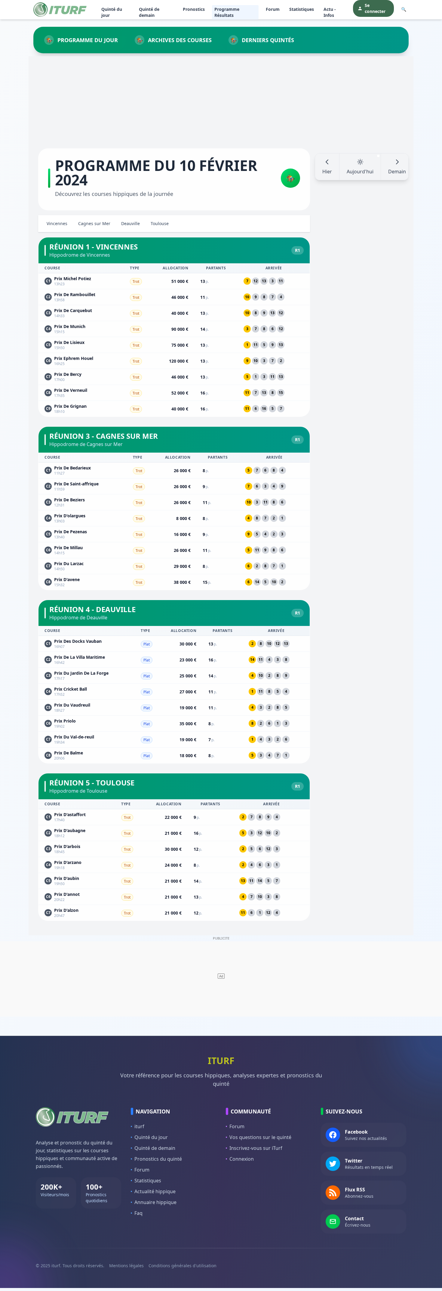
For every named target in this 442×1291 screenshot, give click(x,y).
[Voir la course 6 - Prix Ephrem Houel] (174, 361)
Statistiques (301, 9)
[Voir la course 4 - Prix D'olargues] (174, 518)
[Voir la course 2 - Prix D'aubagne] (174, 833)
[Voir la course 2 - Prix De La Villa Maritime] (174, 659)
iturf (139, 1126)
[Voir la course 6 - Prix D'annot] (174, 897)
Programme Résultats (226, 12)
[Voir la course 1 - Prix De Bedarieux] (174, 470)
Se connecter (375, 8)
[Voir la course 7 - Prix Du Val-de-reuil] (174, 739)
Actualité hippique (155, 1191)
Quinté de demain (149, 12)
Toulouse (160, 223)
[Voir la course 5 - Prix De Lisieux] (174, 345)
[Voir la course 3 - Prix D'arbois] (174, 849)
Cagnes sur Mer (94, 223)
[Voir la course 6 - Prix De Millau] (174, 550)
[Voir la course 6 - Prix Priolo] (174, 723)
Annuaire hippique (155, 1202)
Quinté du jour (111, 12)
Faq (138, 1213)
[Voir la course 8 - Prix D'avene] (174, 582)
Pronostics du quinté (158, 1159)
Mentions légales (126, 1265)
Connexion (241, 1159)
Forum (273, 9)
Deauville (130, 223)
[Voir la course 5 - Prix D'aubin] (174, 881)
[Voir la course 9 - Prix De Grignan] (174, 409)
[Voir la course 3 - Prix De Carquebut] (174, 313)
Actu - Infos (330, 12)
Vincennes (57, 223)
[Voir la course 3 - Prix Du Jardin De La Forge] (174, 675)
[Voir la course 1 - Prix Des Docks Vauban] (174, 644)
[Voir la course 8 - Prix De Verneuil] (174, 393)
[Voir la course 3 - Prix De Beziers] (174, 502)
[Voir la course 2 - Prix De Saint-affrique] (174, 486)
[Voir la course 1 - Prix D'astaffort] (174, 817)
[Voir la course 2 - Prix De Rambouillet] (174, 297)
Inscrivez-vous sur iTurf (255, 1148)
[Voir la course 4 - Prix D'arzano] (174, 865)
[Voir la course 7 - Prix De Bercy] (174, 377)
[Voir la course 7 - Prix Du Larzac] (174, 566)
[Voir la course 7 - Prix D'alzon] (174, 913)
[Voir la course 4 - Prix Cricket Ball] (174, 691)
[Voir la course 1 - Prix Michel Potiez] (174, 281)
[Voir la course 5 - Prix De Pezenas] (174, 534)
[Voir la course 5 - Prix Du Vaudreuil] (174, 707)
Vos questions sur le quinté (260, 1137)
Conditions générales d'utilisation (182, 1265)
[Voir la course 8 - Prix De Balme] (174, 755)
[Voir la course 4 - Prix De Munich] (174, 329)
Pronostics (194, 9)
